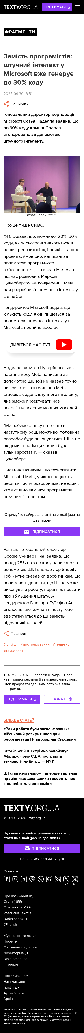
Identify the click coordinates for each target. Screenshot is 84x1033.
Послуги (10, 941)
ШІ (15, 644)
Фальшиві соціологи (20, 947)
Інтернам (11, 964)
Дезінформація (16, 953)
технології (14, 651)
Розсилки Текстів (17, 913)
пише (24, 225)
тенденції (63, 644)
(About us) (25, 896)
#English (10, 924)
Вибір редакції (15, 919)
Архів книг (12, 999)
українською (39, 1016)
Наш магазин (14, 981)
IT (7, 644)
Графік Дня (13, 987)
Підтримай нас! (16, 976)
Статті (8, 901)
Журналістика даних (20, 936)
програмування (36, 644)
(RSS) (18, 901)
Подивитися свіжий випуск (42, 859)
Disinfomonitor (15, 959)
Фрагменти (13, 907)
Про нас (10, 896)
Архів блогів (14, 993)
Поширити (19, 104)
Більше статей (19, 720)
